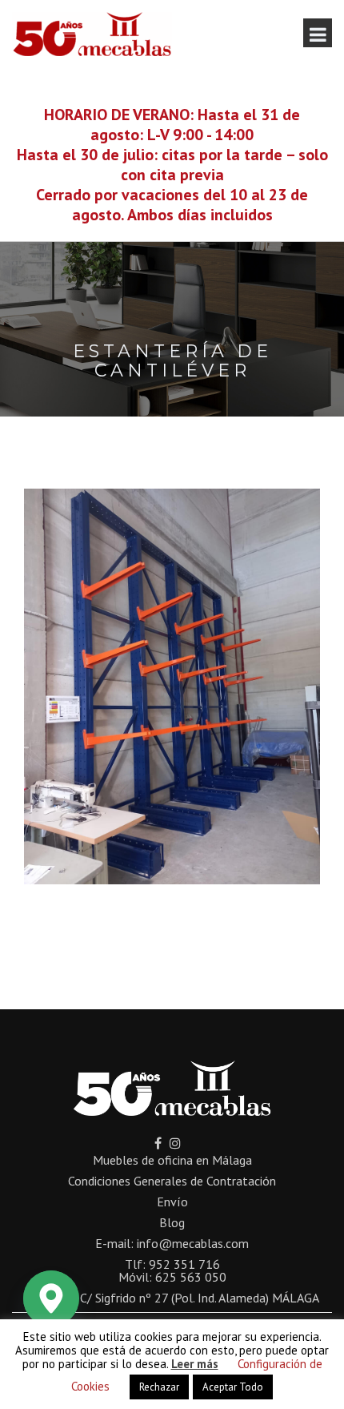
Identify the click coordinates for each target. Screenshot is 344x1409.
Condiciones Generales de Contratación (172, 1181)
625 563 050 (190, 1277)
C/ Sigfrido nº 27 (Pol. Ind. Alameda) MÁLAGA (199, 1298)
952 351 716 (184, 1264)
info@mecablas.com (193, 1243)
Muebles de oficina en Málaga (172, 1160)
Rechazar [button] (159, 1387)
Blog (172, 1222)
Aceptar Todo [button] (232, 1387)
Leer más (194, 1364)
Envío (172, 1202)
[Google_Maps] (51, 1298)
